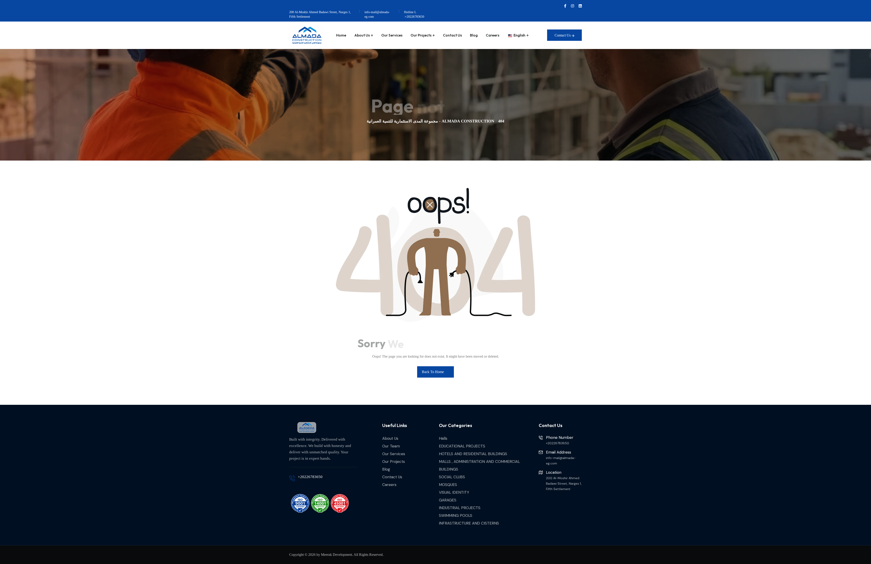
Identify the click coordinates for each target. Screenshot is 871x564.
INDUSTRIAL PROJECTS (459, 507)
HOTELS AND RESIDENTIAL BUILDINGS (473, 453)
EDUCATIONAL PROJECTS (462, 446)
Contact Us (452, 35)
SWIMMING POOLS (455, 515)
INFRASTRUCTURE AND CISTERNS (469, 523)
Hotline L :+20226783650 (414, 14)
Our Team (391, 446)
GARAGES (447, 500)
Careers (492, 35)
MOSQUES (448, 484)
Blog (474, 35)
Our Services (391, 35)
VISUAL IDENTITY (454, 492)
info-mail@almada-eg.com (377, 14)
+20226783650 (310, 477)
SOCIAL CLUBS (452, 476)
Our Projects (421, 35)
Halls (443, 438)
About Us (362, 35)
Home (341, 35)
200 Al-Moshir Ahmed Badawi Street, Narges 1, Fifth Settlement (320, 14)
